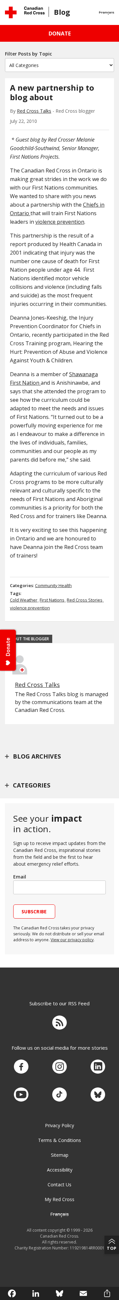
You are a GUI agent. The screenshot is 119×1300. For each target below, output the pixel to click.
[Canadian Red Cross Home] (25, 12)
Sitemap (59, 1155)
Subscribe (34, 911)
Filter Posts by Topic (28, 54)
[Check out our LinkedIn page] (98, 1067)
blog (62, 12)
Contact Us (59, 1184)
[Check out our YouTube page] (21, 1094)
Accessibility (59, 1170)
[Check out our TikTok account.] (59, 1094)
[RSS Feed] (59, 1023)
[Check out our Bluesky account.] (98, 1094)
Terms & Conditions (59, 1140)
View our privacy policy (72, 940)
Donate (60, 33)
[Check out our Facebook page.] (21, 1067)
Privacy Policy (59, 1125)
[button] (106, 12)
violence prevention (59, 221)
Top (112, 1248)
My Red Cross (59, 1199)
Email (19, 877)
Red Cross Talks (34, 111)
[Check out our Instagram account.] (59, 1067)
